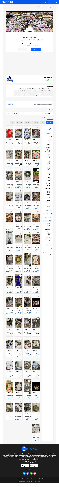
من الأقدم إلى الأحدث (47, 228)
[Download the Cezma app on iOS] (25, 465)
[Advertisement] (29, 62)
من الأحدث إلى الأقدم (47, 224)
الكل (49, 136)
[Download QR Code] (12, 81)
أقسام (43, 118)
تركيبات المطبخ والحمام (48, 162)
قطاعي (44, 213)
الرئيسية (51, 7)
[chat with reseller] (51, 80)
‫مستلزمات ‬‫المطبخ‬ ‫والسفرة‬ (48, 156)
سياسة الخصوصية (39, 478)
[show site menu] (56, 2)
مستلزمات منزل (48, 173)
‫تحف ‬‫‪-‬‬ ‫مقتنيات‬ (48, 143)
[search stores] (51, 113)
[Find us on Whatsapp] (31, 473)
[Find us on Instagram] (34, 473)
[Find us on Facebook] (27, 473)
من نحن (23, 478)
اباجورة (48, 197)
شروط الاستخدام (30, 478)
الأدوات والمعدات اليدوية (48, 179)
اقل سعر (50, 249)
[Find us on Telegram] (24, 473)
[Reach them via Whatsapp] (48, 80)
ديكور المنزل (47, 140)
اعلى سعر (50, 254)
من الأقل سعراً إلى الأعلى (48, 239)
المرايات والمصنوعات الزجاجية (47, 168)
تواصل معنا (17, 478)
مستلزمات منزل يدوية (47, 201)
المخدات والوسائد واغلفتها (48, 193)
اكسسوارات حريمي (47, 184)
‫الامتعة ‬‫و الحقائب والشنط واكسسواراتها (47, 150)
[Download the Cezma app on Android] (34, 465)
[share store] (19, 49)
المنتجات (50, 118)
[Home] (5, 2)
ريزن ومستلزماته (47, 205)
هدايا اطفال (47, 188)
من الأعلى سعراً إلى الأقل (47, 233)
